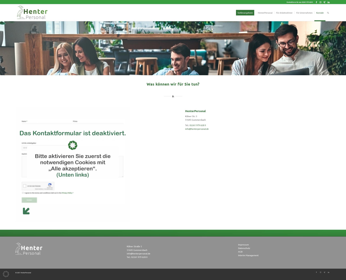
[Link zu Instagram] (320, 2)
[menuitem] (246, 12)
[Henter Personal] (32, 12)
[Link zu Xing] (324, 2)
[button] (6, 274)
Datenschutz (244, 248)
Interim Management (248, 255)
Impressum (243, 244)
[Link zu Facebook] (316, 2)
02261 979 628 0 (307, 2)
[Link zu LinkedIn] (329, 2)
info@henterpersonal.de (197, 128)
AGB (240, 251)
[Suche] (328, 12)
